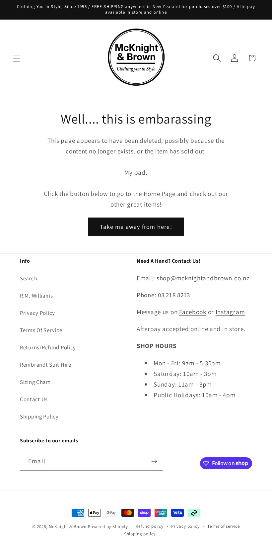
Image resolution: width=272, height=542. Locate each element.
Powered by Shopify (108, 526)
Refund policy (150, 526)
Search (28, 278)
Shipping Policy (39, 416)
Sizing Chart (35, 382)
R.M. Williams (36, 295)
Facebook (192, 312)
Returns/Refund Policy (48, 347)
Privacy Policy (37, 312)
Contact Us (34, 399)
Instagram (230, 312)
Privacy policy (185, 526)
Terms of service (223, 526)
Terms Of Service (41, 330)
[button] (17, 58)
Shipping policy (140, 534)
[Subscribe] (154, 461)
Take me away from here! (136, 226)
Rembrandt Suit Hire (45, 364)
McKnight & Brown (68, 526)
